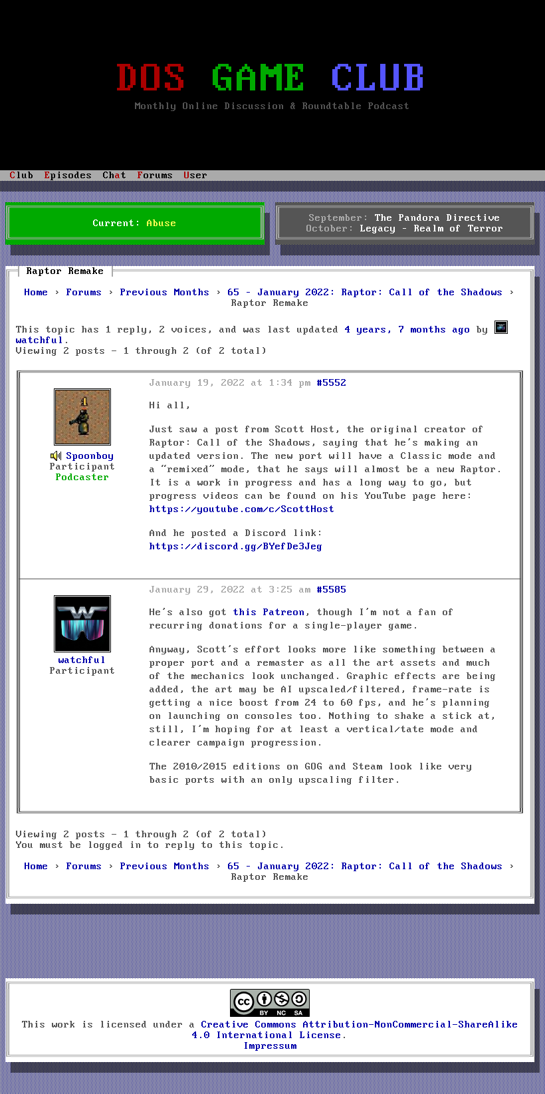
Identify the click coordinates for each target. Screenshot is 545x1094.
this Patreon (269, 612)
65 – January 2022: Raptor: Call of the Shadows (365, 292)
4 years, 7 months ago (408, 330)
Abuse (162, 223)
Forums (84, 292)
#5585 (332, 590)
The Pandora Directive (437, 218)
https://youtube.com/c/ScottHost (242, 509)
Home (37, 292)
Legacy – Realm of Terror (432, 228)
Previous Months (165, 292)
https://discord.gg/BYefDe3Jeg (236, 546)
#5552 (332, 383)
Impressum (270, 1046)
